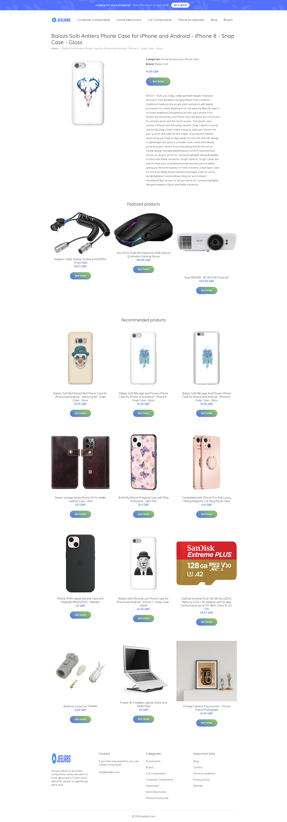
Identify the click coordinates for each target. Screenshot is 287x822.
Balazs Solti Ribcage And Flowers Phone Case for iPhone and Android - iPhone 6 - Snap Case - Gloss (206, 397)
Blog (214, 20)
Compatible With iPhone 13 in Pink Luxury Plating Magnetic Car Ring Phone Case (206, 499)
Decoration (152, 785)
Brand (228, 20)
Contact (197, 767)
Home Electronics (129, 20)
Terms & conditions (204, 773)
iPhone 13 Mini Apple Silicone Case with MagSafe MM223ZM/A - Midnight (80, 600)
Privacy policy (201, 779)
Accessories (153, 761)
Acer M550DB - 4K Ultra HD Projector (206, 277)
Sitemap (198, 785)
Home (54, 48)
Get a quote (180, 5)
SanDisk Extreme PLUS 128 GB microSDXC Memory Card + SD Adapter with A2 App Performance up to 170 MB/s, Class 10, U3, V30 (206, 604)
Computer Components (93, 20)
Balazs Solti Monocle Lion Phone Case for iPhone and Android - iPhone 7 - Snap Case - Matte (143, 602)
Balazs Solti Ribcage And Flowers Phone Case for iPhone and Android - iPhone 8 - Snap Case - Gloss (143, 397)
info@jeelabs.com (109, 772)
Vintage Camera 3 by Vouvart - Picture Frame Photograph (206, 708)
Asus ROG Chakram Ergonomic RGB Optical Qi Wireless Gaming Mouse (143, 254)
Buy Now (158, 81)
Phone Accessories (191, 20)
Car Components (160, 20)
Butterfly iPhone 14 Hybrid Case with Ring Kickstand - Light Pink (143, 499)
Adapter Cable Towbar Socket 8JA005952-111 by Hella (80, 261)
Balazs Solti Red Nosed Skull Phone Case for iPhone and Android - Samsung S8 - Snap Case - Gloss (80, 397)
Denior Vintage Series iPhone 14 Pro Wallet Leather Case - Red (80, 499)
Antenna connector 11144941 (80, 706)
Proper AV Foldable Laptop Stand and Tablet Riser (143, 704)
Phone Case (192, 59)
